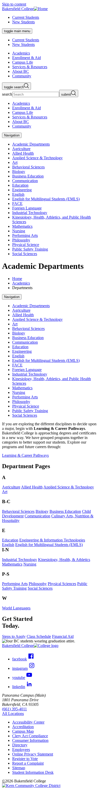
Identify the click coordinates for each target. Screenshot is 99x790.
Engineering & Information (52, 540)
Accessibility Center (28, 722)
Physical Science (25, 244)
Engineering (22, 190)
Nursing (18, 231)
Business (65, 511)
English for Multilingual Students (49, 544)
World (16, 608)
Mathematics (22, 226)
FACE (17, 203)
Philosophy (21, 240)
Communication (25, 181)
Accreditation (23, 727)
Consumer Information (30, 740)
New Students (23, 22)
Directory (19, 745)
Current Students (25, 17)
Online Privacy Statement (32, 754)
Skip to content (14, 4)
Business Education (28, 176)
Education (20, 185)
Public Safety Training (30, 249)
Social (40, 588)
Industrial (19, 559)
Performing (15, 584)
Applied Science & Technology (37, 158)
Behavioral (18, 511)
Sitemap (18, 768)
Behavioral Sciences (28, 167)
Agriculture (21, 149)
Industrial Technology (29, 212)
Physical (62, 584)
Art (15, 162)
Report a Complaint (28, 763)
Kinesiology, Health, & (64, 559)
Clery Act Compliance (30, 736)
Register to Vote (25, 759)
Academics (21, 283)
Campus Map (23, 731)
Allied (32, 487)
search (7, 94)
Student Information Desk (33, 772)
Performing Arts (25, 235)
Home (17, 278)
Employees (21, 749)
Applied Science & (68, 487)
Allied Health (23, 153)
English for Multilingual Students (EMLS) (46, 199)
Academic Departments (31, 144)
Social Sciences (24, 254)
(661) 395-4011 (14, 709)
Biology (18, 171)
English (18, 194)
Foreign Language (27, 208)
